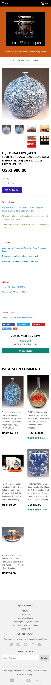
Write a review (25, 350)
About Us (26, 610)
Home (4, 60)
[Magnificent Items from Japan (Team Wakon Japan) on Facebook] (18, 645)
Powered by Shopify (24, 674)
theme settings (40, 638)
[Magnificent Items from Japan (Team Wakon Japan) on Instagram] (40, 645)
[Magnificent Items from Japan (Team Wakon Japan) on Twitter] (11, 645)
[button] (33, 437)
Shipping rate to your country (25, 621)
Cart (47, 3)
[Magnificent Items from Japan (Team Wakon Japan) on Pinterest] (25, 645)
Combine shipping (25, 617)
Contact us (25, 614)
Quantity (5, 178)
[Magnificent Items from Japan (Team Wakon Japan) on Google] (33, 645)
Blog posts (25, 628)
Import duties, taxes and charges (25, 625)
